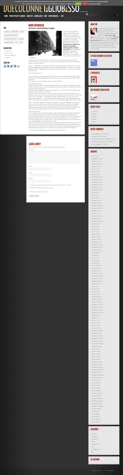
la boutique (105, 133)
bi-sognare (110, 141)
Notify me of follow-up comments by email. (42, 187)
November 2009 (96, 370)
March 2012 (95, 297)
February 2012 (96, 299)
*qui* (113, 42)
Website (31, 178)
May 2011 (94, 323)
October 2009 (95, 372)
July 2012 (94, 286)
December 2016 (96, 182)
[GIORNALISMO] (38, 16)
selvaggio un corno (110, 139)
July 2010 (94, 349)
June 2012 (94, 289)
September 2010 (96, 343)
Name (31, 166)
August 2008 (95, 409)
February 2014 (96, 239)
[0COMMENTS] (52, 28)
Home (65, 17)
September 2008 (96, 406)
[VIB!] (62, 16)
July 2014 (94, 226)
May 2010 (94, 354)
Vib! (93, 452)
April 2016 (94, 198)
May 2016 (94, 195)
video (21, 42)
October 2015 (95, 211)
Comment (32, 149)
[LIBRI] (45, 16)
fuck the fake (8, 51)
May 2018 (94, 156)
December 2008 (96, 398)
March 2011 (95, 328)
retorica (21, 39)
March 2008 (95, 422)
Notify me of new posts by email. (39, 191)
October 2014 (95, 218)
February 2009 (96, 393)
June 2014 (94, 229)
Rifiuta (85, 3)
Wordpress (111, 470)
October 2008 (95, 403)
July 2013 (94, 255)
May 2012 (94, 291)
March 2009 (95, 390)
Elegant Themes (96, 470)
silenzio (94, 122)
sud (16, 42)
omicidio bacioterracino (11, 35)
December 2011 (96, 304)
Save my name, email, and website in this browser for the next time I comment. (51, 185)
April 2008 (94, 419)
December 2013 (96, 244)
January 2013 (95, 271)
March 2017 (95, 174)
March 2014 (95, 237)
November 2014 (96, 216)
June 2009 (94, 383)
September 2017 (96, 164)
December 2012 (96, 273)
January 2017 (95, 179)
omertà (22, 31)
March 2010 (95, 359)
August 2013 (95, 252)
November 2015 (96, 208)
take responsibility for (10, 55)
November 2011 (96, 307)
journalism (7, 57)
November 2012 (96, 276)
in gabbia (94, 116)
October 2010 (95, 341)
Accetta (78, 3)
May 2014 (94, 231)
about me (94, 434)
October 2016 (95, 187)
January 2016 (95, 203)
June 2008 (94, 414)
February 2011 (96, 330)
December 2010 (96, 336)
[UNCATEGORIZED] (44, 28)
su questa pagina (103, 1)
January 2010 (95, 364)
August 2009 (95, 377)
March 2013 (95, 265)
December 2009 (96, 367)
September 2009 (96, 375)
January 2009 (95, 396)
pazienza (94, 119)
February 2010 (96, 362)
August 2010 (95, 346)
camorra (7, 31)
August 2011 (95, 315)
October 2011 (95, 310)
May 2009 (94, 385)
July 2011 (94, 317)
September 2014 (96, 221)
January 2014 (95, 242)
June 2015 (94, 213)
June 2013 (94, 257)
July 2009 (94, 380)
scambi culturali (110, 47)
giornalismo (14, 31)
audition (94, 114)
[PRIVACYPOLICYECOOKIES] (17, 16)
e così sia (104, 144)
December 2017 (96, 158)
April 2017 (94, 171)
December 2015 (96, 205)
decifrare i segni (9, 53)
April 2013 (94, 263)
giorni (93, 441)
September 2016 (96, 190)
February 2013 (96, 268)
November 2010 (96, 338)
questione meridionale (11, 39)
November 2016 (96, 185)
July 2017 (94, 169)
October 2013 (95, 250)
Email (30, 172)
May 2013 (94, 260)
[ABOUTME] (30, 16)
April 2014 (94, 234)
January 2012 (95, 302)
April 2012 (94, 294)
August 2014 (95, 224)
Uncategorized (72, 17)
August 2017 (95, 166)
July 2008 (94, 411)
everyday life (95, 436)
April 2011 (94, 325)
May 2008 (94, 416)
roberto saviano (9, 42)
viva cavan (94, 111)
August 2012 (95, 284)
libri (93, 447)
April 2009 (94, 388)
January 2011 (95, 333)
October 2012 (95, 278)
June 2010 (94, 351)
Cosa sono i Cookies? (94, 3)
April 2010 (94, 356)
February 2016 (96, 200)
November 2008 (96, 401)
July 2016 (94, 192)
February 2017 (96, 177)
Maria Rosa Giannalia (97, 139)
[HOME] (6, 16)
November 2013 (96, 247)
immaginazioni (95, 444)
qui (47, 69)
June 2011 (94, 320)
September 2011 (96, 312)
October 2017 (95, 161)
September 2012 (96, 281)
